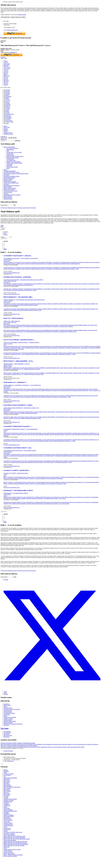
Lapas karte (6, 725)
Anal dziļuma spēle (11, 160)
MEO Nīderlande (8, 785)
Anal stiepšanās (7, 828)
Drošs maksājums (8, 710)
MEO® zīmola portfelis (9, 853)
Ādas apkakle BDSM (9, 816)
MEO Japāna (7, 795)
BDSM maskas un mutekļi (10, 181)
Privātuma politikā (21, 14)
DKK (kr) (6, 73)
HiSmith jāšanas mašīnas (9, 177)
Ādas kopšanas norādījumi (10, 840)
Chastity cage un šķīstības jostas (11, 182)
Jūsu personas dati (8, 735)
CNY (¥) (6, 70)
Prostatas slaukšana (8, 824)
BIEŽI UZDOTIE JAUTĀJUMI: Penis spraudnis (15, 842)
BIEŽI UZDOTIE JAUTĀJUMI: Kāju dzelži (14, 837)
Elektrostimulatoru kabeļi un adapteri (12, 849)
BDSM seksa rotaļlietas (9, 189)
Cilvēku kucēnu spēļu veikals (10, 190)
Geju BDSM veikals (8, 825)
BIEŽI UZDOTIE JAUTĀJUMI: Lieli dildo (14, 845)
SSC (5, 776)
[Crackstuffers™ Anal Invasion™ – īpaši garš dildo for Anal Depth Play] (21, 258)
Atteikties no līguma (8, 134)
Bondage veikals (7, 180)
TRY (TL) (6, 83)
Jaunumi (5, 128)
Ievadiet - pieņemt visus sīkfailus (18, 17)
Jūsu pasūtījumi (7, 731)
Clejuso (5, 827)
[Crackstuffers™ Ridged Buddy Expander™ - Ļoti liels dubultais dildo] (20, 429)
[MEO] (4, 139)
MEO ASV (6, 792)
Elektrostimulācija (8, 186)
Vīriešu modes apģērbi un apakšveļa (12, 194)
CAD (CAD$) (7, 67)
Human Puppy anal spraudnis (13, 161)
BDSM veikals (7, 705)
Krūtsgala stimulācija (8, 178)
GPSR (5, 772)
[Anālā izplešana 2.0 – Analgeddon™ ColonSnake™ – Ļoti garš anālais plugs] (22, 385)
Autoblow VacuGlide (9, 800)
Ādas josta (6, 193)
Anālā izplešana (10, 159)
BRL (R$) (6, 66)
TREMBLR (6, 813)
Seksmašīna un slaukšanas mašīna (11, 176)
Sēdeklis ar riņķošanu (9, 815)
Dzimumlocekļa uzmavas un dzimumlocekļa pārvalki (16, 173)
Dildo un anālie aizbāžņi (9, 147)
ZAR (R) (6, 85)
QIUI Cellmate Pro (8, 820)
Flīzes (5, 233)
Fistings (5, 807)
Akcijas (5, 131)
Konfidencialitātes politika (10, 721)
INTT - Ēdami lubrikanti (9, 835)
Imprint (5, 716)
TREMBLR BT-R (8, 801)
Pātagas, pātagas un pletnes (10, 188)
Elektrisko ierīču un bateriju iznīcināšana (13, 724)
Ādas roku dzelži (7, 819)
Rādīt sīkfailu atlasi (5, 17)
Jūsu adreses (6, 734)
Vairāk (2, 225)
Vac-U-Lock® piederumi (12, 148)
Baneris (5, 706)
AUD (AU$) (7, 63)
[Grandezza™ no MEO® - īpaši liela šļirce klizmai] (16, 473)
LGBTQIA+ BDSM (8, 773)
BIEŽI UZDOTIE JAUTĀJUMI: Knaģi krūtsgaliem (16, 844)
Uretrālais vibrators (8, 823)
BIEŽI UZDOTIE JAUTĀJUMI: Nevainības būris (15, 841)
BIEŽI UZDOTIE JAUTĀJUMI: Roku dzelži (14, 836)
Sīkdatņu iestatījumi (8, 722)
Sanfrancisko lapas (8, 198)
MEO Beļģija (7, 789)
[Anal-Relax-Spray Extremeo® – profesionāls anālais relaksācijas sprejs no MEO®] (23, 279)
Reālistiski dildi (10, 149)
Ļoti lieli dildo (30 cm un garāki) (14, 152)
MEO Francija (7, 781)
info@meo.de (10, 761)
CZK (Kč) (6, 71)
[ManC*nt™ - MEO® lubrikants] (12, 321)
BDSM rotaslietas (8, 196)
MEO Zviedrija (7, 788)
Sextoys (5, 169)
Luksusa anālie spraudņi (12, 167)
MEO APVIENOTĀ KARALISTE (12, 787)
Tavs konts (5, 728)
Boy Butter (6, 812)
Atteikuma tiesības (8, 712)
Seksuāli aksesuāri (8, 197)
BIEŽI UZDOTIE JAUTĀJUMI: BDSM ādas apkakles (17, 838)
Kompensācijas (7, 732)
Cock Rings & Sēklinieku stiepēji (11, 172)
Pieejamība (6, 771)
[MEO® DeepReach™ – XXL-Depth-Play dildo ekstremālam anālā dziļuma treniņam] (24, 299)
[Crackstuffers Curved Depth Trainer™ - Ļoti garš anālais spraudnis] (20, 450)
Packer (8, 168)
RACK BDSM (7, 775)
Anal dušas (6, 184)
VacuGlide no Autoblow (9, 833)
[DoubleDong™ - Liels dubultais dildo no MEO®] (16, 493)
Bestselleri (6, 130)
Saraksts (5, 234)
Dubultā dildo (7, 817)
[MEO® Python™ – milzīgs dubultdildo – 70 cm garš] (17, 363)
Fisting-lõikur (7, 808)
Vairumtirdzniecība (8, 132)
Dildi (8, 151)
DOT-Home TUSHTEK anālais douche (13, 832)
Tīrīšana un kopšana (8, 852)
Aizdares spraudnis (8, 809)
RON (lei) (6, 79)
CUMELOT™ (7, 805)
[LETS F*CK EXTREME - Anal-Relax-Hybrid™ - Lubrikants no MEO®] (21, 342)
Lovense (6, 831)
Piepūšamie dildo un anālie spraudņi (15, 156)
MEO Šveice (7, 780)
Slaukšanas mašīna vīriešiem (10, 799)
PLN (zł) (6, 78)
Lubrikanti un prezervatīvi (10, 171)
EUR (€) (6, 61)
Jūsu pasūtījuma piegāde (9, 713)
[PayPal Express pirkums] (14, 34)
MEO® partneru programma (10, 856)
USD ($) (6, 62)
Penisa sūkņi (6, 175)
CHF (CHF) (6, 69)
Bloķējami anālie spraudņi (13, 157)
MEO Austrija (7, 779)
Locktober (6, 796)
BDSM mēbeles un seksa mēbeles (11, 185)
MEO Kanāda (7, 793)
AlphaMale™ (7, 804)
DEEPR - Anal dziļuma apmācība (14, 163)
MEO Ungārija (7, 791)
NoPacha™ (6, 803)
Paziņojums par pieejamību (10, 717)
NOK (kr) (6, 77)
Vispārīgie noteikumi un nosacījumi (12, 709)
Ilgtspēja (5, 769)
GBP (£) (5, 74)
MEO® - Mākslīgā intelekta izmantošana (13, 854)
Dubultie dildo (10, 153)
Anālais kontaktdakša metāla (10, 811)
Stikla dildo (9, 165)
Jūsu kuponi (6, 736)
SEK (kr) (6, 82)
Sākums (5, 126)
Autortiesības (7, 714)
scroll (2, 763)
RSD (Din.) (6, 81)
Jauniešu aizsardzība (8, 750)
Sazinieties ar (4, 136)
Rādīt (2, 226)
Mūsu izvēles (7, 127)
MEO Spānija (7, 784)
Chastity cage (7, 821)
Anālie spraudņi (10, 155)
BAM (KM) (6, 65)
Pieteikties (3, 57)
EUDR (5, 848)
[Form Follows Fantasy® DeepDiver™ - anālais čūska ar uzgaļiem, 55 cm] (21, 407)
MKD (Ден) (6, 75)
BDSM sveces (7, 829)
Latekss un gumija (8, 192)
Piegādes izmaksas (8, 720)
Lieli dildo (6, 797)
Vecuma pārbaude (8, 850)
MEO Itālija (6, 783)
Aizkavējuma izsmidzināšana (10, 777)
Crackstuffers (10, 164)
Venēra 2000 (6, 846)
